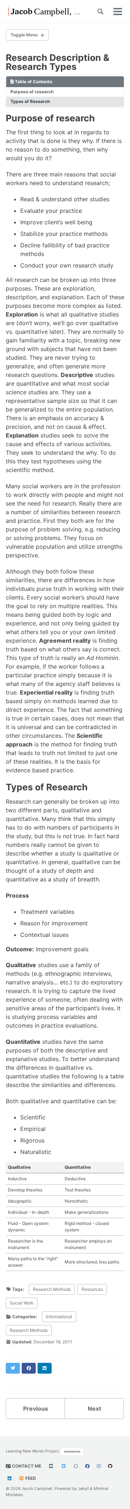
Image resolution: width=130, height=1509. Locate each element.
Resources (92, 1289)
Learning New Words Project (32, 1451)
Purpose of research (31, 91)
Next (94, 1408)
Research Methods (52, 1289)
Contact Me (26, 1466)
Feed (30, 1478)
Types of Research (30, 101)
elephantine (72, 1451)
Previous (35, 1408)
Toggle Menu (24, 34)
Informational (59, 1316)
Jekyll (83, 1488)
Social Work (22, 1303)
